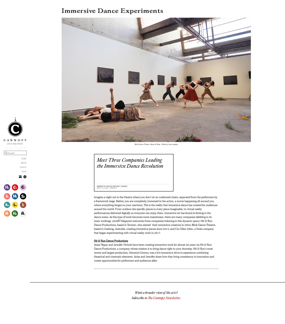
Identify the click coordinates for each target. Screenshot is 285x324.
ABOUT (23, 163)
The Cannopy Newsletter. (164, 298)
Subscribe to (140, 298)
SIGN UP (23, 167)
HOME (23, 159)
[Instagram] (24, 176)
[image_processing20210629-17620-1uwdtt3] (20, 176)
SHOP (24, 172)
